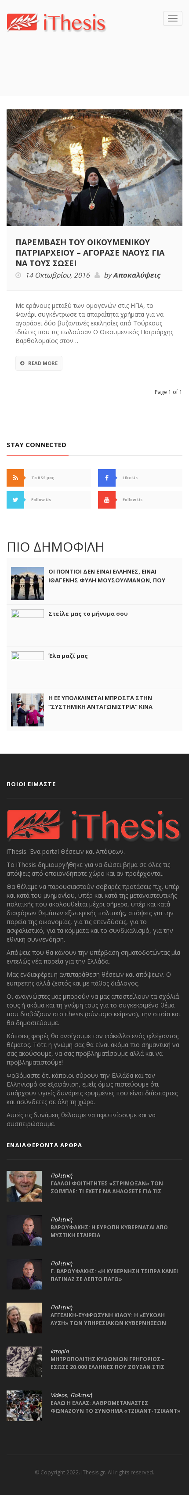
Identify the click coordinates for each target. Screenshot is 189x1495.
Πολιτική (61, 1175)
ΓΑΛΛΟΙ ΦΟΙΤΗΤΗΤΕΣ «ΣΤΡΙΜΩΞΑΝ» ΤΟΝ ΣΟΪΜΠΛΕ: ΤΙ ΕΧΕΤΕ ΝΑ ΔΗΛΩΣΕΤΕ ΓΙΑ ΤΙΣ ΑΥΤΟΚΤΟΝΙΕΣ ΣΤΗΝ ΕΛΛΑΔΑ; (107, 1191)
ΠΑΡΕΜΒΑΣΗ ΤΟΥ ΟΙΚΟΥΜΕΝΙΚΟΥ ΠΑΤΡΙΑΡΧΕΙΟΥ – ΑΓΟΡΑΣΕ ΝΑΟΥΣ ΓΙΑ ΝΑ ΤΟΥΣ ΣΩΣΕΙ (89, 252)
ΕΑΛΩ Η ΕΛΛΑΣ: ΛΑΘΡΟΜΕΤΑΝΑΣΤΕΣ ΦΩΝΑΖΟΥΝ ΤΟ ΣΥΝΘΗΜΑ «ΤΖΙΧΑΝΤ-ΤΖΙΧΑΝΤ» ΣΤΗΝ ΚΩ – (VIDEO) (116, 1411)
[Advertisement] (98, 77)
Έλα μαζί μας (68, 656)
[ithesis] (56, 21)
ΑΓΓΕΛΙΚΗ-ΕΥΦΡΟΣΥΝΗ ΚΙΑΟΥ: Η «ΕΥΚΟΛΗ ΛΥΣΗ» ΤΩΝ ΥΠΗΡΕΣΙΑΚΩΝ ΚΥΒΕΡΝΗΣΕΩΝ (108, 1319)
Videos (59, 1395)
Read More (43, 363)
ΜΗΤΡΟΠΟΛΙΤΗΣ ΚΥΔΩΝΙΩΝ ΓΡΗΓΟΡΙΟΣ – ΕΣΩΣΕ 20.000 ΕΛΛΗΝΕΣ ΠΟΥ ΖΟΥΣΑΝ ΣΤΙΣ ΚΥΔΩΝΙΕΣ (108, 1367)
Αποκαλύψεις (136, 275)
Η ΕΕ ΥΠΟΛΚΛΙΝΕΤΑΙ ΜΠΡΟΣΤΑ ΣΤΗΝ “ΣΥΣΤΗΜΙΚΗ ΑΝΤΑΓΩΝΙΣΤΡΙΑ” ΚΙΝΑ (100, 702)
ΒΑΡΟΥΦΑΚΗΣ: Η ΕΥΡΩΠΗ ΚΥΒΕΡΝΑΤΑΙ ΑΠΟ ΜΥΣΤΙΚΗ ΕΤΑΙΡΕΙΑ (109, 1231)
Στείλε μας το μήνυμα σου (88, 614)
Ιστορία (60, 1351)
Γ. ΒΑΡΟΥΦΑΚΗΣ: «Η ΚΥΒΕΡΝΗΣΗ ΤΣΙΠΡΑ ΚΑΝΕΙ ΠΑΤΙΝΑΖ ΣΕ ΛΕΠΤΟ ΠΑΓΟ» (114, 1275)
